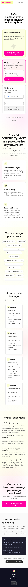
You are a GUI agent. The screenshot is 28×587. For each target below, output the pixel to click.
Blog (14, 576)
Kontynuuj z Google (15, 96)
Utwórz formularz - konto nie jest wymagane (14, 53)
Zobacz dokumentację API (14, 562)
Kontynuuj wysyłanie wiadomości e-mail (13, 108)
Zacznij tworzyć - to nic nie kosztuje (14, 504)
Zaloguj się (20, 2)
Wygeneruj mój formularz (14, 79)
